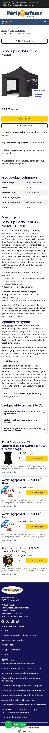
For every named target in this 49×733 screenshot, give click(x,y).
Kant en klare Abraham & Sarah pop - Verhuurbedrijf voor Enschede (19, 711)
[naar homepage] (24, 13)
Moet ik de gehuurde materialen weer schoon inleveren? (23, 429)
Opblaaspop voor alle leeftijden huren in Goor (22, 690)
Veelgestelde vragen (11, 649)
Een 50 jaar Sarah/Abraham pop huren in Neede (23, 704)
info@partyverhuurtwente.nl (20, 5)
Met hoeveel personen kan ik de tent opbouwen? (22, 412)
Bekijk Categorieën (24, 41)
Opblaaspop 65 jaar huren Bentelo (17, 663)
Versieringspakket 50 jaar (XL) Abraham (21, 481)
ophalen (9, 325)
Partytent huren (17, 30)
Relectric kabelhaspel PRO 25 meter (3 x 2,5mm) (20, 549)
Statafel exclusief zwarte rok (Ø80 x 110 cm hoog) (23, 447)
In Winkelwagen (37, 492)
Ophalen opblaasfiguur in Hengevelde (19, 635)
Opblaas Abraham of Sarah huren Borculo (21, 668)
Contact (5, 654)
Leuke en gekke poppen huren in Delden (20, 673)
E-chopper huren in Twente (14, 717)
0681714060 (20, 2)
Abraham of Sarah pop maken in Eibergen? (21, 685)
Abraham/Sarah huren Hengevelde (17, 700)
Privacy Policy (7, 644)
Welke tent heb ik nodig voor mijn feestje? (20, 421)
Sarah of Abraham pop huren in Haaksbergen (22, 695)
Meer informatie (9, 472)
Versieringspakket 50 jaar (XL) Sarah (21, 515)
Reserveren (24, 118)
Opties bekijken (24, 125)
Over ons (5, 630)
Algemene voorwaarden (12, 640)
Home (4, 30)
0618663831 (35, 2)
